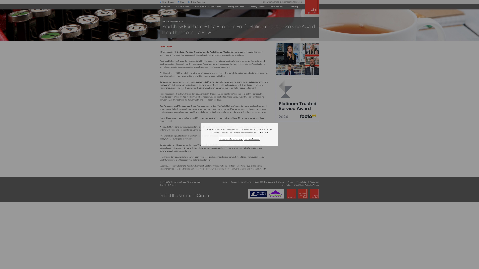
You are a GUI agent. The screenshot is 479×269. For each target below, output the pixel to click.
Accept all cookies (252, 139)
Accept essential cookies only (231, 139)
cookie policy (262, 132)
